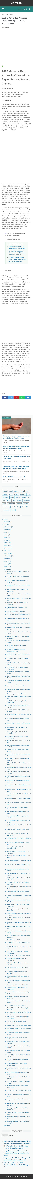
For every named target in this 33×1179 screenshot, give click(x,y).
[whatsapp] (22, 397)
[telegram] (28, 397)
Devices (16, 494)
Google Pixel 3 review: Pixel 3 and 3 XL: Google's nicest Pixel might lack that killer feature (16, 1153)
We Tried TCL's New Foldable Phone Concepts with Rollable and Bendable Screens (17, 253)
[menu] (4, 9)
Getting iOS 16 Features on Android (14, 477)
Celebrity (5, 494)
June (7, 535)
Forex (28, 494)
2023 (6, 524)
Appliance (16, 491)
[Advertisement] (16, 46)
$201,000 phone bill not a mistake (16, 611)
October (8, 553)
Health (12, 497)
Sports (13, 507)
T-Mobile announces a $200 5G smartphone (18, 955)
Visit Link (16, 3)
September (9, 527)
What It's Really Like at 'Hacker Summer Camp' (19, 1025)
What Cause (6, 510)
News (4, 503)
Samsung (19, 503)
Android (5, 491)
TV (27, 507)
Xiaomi (13, 510)
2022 (7, 550)
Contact (12, 1176)
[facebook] (5, 397)
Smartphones (6, 507)
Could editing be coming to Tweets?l (16, 694)
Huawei (24, 497)
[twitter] (11, 397)
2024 (6, 519)
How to (18, 497)
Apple (10, 491)
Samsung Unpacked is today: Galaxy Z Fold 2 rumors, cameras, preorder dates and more (17, 259)
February (8, 545)
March (8, 542)
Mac (14, 500)
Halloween (5, 497)
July (7, 532)
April (7, 540)
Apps (22, 491)
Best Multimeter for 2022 (13, 940)
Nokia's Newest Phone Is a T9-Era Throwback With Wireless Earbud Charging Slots (17, 1165)
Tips (23, 507)
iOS (28, 497)
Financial (22, 494)
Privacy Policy (19, 1176)
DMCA (25, 1176)
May (7, 537)
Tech (18, 507)
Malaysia (19, 500)
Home (8, 1176)
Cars (27, 491)
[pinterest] (16, 397)
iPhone (9, 500)
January (8, 521)
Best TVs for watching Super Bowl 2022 (17, 985)
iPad (4, 500)
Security (26, 503)
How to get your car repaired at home (16, 1005)
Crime (10, 494)
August (8, 529)
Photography (11, 503)
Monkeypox (27, 500)
